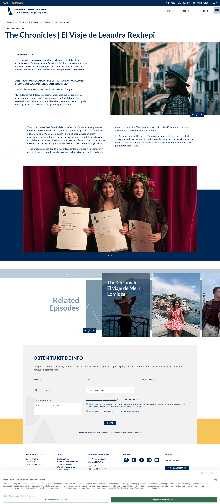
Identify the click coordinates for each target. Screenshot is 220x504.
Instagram (134, 459)
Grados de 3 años (63, 459)
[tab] (108, 255)
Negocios (203, 11)
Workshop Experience (66, 467)
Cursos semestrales (64, 464)
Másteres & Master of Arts (67, 461)
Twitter (142, 459)
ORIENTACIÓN (202, 3)
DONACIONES (18, 3)
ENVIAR (110, 423)
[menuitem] (214, 3)
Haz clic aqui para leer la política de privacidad (101, 400)
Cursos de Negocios (33, 464)
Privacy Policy (118, 433)
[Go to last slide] (194, 114)
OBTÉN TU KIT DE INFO (180, 3)
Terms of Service (131, 433)
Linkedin (149, 459)
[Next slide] (200, 114)
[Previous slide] (86, 330)
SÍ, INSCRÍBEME (179, 468)
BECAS (5, 3)
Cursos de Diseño (32, 459)
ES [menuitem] (214, 3)
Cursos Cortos (62, 469)
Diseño (170, 11)
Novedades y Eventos (16, 22)
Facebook (126, 459)
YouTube (157, 459)
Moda (185, 11)
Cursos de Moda (32, 461)
